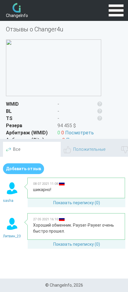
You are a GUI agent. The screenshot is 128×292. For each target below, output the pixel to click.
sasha (8, 201)
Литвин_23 (12, 236)
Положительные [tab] (89, 149)
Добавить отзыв (23, 168)
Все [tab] (16, 149)
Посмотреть (79, 133)
